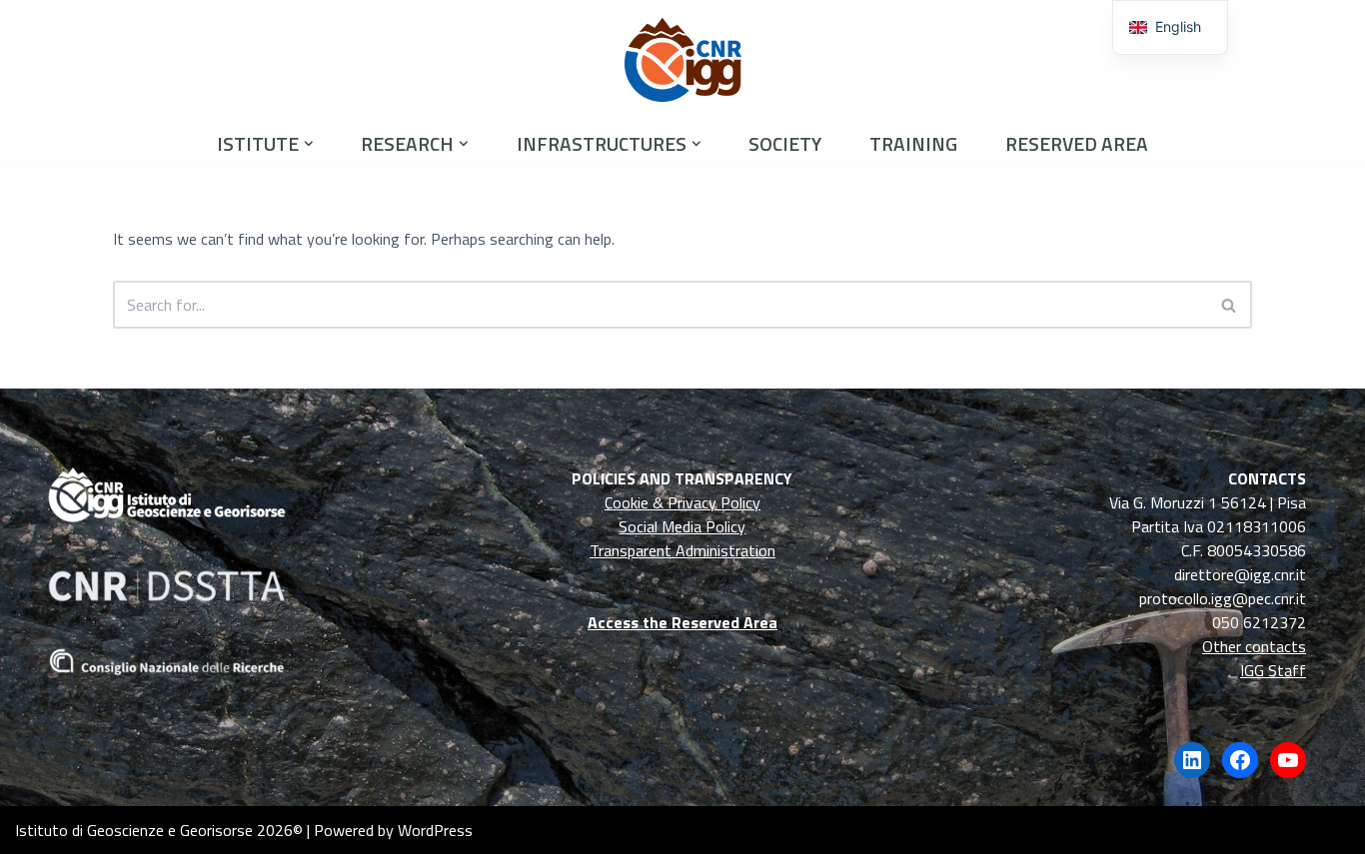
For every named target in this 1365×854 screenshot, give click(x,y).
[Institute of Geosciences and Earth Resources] (683, 60)
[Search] (1229, 305)
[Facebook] (1240, 760)
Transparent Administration (682, 550)
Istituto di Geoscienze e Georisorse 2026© (159, 830)
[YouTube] (1288, 760)
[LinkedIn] (1192, 760)
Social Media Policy (682, 526)
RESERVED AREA (1076, 143)
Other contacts (1254, 646)
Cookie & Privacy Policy (682, 502)
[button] (309, 144)
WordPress (435, 830)
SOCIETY (784, 143)
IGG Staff (1273, 670)
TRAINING (913, 143)
